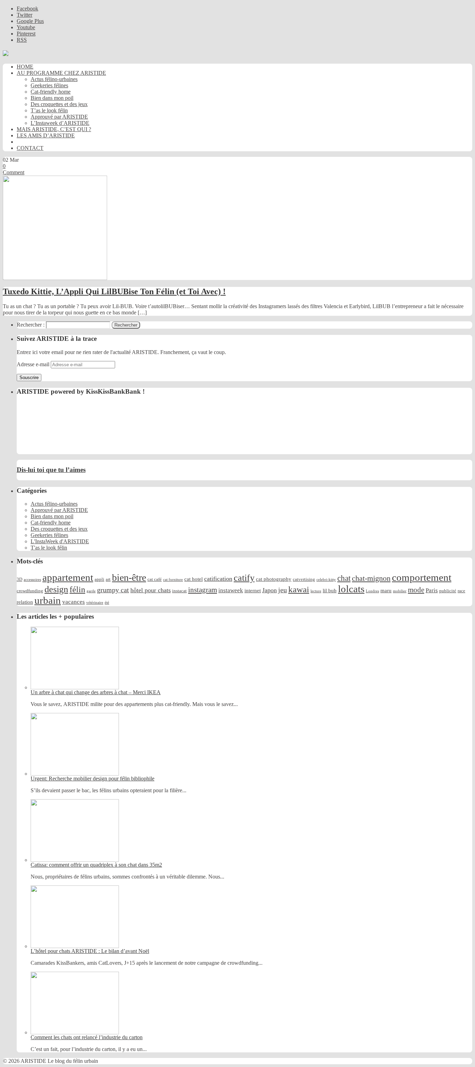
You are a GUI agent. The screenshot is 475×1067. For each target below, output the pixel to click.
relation (25, 602)
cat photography (273, 579)
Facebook (27, 8)
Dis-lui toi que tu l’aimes (51, 469)
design (56, 589)
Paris (432, 590)
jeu (282, 590)
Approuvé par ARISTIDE (59, 117)
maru (386, 590)
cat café (154, 579)
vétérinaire (94, 602)
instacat (179, 590)
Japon (269, 590)
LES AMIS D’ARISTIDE (46, 135)
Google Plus (30, 21)
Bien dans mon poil (52, 98)
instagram (202, 590)
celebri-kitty (326, 579)
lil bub (330, 590)
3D (19, 579)
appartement (67, 577)
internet (252, 590)
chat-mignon (371, 578)
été (107, 602)
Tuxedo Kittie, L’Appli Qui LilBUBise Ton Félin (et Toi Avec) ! (114, 291)
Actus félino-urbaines (54, 79)
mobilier (399, 591)
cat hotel (193, 579)
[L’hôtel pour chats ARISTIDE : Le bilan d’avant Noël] (75, 946)
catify (244, 578)
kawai (298, 589)
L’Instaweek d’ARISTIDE (60, 123)
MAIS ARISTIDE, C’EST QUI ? (54, 129)
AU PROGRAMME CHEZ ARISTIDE (61, 73)
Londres (372, 591)
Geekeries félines (49, 85)
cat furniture (173, 579)
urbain (47, 600)
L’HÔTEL (28, 142)
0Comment (13, 169)
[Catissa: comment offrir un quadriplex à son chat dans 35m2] (75, 860)
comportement (421, 577)
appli (99, 579)
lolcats (351, 588)
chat (344, 578)
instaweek (230, 590)
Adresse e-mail (34, 364)
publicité (447, 590)
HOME (25, 67)
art (108, 579)
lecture (316, 591)
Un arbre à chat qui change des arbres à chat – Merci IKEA (96, 692)
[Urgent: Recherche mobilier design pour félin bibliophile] (75, 774)
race (461, 590)
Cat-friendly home (51, 92)
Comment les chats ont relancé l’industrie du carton (87, 1037)
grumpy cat (113, 590)
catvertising (304, 579)
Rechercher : (31, 325)
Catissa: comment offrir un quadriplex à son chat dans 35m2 (96, 865)
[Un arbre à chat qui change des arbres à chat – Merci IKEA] (75, 687)
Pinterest (26, 34)
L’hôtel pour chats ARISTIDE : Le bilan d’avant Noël (90, 951)
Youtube (26, 27)
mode (416, 590)
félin (77, 589)
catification (218, 578)
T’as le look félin (49, 110)
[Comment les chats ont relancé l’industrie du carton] (75, 1032)
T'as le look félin (49, 548)
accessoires (32, 579)
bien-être (129, 577)
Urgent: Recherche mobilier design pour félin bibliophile (92, 778)
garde (91, 591)
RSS (22, 40)
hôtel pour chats (150, 590)
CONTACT (30, 148)
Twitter (24, 15)
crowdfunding (30, 590)
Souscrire (29, 377)
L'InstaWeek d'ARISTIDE (60, 541)
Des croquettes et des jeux (59, 104)
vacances (73, 602)
